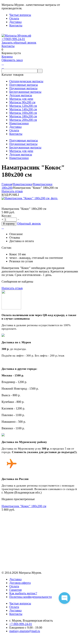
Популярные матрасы (23, 140)
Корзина (7, 56)
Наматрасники (19, 158)
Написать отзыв (12, 191)
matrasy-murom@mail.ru (24, 631)
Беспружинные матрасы (25, 147)
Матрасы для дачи (21, 151)
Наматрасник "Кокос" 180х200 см (24, 506)
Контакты (15, 25)
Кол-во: (6, 215)
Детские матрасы (20, 154)
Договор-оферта (20, 582)
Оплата (14, 18)
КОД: (5, 194)
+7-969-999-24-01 (20, 624)
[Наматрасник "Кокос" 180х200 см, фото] (30, 198)
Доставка (15, 22)
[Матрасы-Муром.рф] (16, 35)
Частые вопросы (20, 15)
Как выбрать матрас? (23, 593)
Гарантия (15, 589)
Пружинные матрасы (23, 144)
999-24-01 (13, 39)
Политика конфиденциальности (30, 596)
